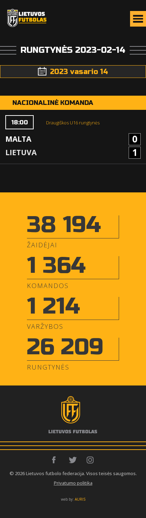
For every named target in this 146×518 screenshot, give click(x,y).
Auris (80, 499)
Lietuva (20, 152)
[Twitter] (73, 459)
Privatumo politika (73, 483)
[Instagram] (90, 459)
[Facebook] (55, 459)
